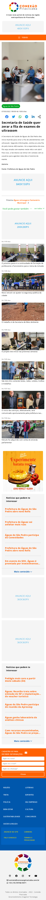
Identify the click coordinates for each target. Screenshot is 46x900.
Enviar (23, 774)
